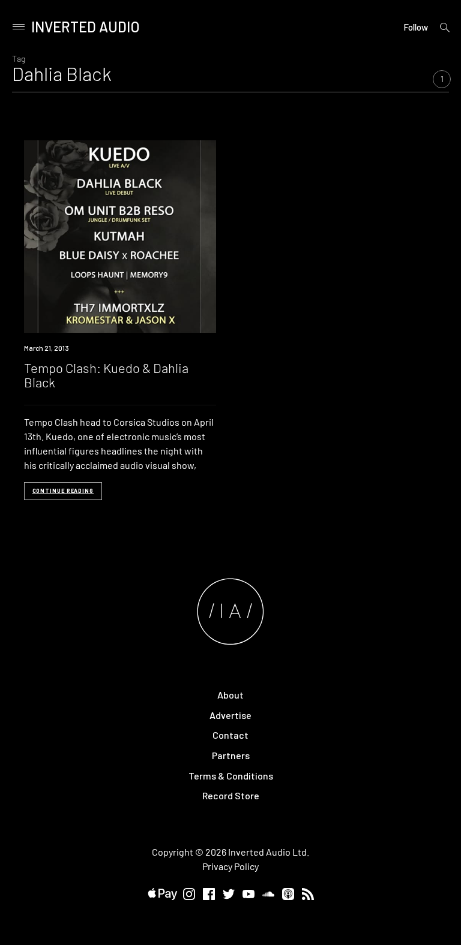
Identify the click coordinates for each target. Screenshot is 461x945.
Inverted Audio (85, 26)
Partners (231, 755)
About (230, 694)
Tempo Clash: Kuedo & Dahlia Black (106, 375)
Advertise (230, 715)
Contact (230, 735)
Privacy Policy (230, 866)
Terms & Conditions (230, 775)
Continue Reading (63, 490)
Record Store (230, 795)
